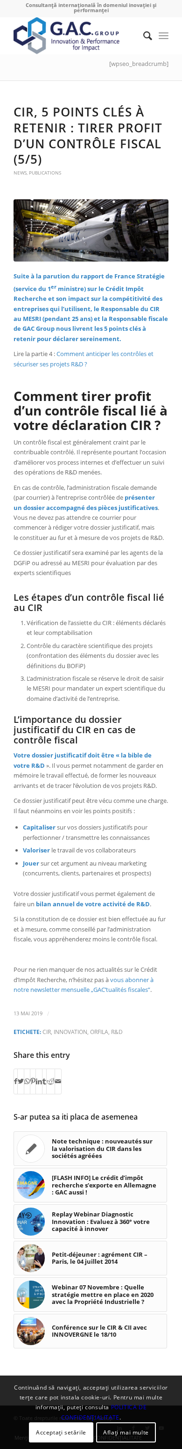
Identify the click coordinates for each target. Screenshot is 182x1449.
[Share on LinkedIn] (39, 1081)
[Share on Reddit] (51, 1081)
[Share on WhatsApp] (27, 1081)
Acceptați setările (61, 1432)
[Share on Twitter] (21, 1081)
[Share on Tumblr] (44, 1081)
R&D (117, 1031)
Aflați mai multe (126, 1432)
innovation (70, 1031)
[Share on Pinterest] (32, 1081)
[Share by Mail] (58, 1081)
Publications (45, 172)
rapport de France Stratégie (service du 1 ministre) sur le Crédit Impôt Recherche (89, 287)
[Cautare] (143, 35)
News (20, 172)
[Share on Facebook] (15, 1081)
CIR (46, 1031)
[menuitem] (143, 35)
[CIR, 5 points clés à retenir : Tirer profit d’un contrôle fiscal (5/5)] (91, 230)
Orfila (99, 1031)
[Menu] (163, 35)
